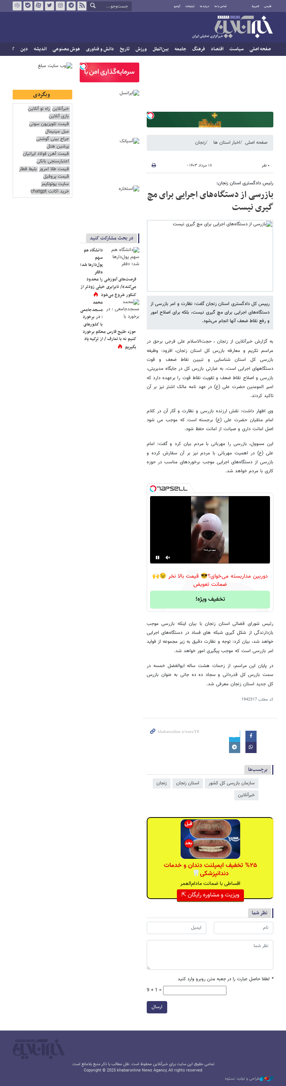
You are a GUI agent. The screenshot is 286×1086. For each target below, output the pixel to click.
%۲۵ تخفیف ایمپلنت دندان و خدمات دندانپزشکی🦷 (210, 870)
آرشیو (177, 6)
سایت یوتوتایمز (55, 184)
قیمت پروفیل (56, 176)
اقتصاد (217, 49)
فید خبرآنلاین (81, 5)
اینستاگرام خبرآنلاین (60, 5)
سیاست (236, 49)
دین (24, 49)
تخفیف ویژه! (210, 599)
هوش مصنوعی (66, 49)
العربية (255, 6)
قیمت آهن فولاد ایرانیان (46, 154)
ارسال (157, 1007)
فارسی (267, 6)
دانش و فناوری (100, 49)
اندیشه (40, 49)
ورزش (141, 49)
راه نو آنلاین (39, 108)
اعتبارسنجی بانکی (52, 161)
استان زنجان (187, 783)
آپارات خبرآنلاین (38, 5)
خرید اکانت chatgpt (50, 191)
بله (27, 5)
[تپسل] (150, 115)
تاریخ (125, 49)
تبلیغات (190, 6)
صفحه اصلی (260, 49)
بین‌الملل (161, 49)
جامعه (180, 49)
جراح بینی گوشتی (52, 139)
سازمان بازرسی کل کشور (232, 783)
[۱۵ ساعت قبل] (122, 310)
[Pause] (157, 557)
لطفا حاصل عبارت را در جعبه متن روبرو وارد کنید (225, 979)
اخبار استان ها (226, 142)
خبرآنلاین (232, 27)
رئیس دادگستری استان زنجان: (244, 183)
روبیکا (17, 5)
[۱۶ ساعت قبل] (122, 258)
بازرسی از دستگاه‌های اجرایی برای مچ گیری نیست (210, 201)
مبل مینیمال (57, 131)
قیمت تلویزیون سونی (49, 124)
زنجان (200, 142)
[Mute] (167, 557)
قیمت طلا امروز (54, 169)
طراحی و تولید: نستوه (242, 1079)
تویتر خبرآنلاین (49, 5)
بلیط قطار (28, 169)
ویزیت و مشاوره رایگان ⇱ (210, 895)
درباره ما (204, 6)
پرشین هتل (58, 146)
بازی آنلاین (59, 116)
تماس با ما (220, 6)
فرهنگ (198, 49)
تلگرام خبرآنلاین (71, 5)
